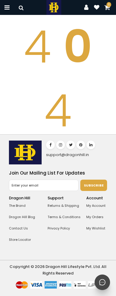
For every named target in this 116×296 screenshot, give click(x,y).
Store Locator (20, 239)
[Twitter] (70, 145)
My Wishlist (95, 228)
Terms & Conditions (64, 217)
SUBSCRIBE (94, 185)
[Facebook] (50, 145)
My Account (96, 205)
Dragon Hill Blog (22, 217)
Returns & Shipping (63, 205)
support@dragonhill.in (67, 155)
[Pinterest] (80, 145)
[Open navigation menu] (7, 7)
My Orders (95, 217)
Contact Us (18, 228)
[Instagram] (60, 145)
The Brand (17, 205)
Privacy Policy (59, 228)
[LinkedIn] (91, 145)
